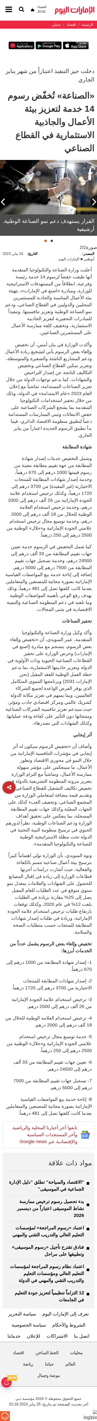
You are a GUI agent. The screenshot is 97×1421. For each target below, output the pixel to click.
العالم (70, 1364)
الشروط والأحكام (68, 1325)
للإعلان (33, 1336)
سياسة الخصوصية (29, 1325)
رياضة (28, 1364)
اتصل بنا (81, 1336)
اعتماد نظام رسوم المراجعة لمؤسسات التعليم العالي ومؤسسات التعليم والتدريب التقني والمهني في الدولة (47, 1273)
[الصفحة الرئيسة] (74, 8)
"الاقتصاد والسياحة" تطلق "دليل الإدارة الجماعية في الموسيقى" (46, 1186)
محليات (76, 1353)
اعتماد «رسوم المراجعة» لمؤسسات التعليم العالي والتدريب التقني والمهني (48, 1231)
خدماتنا (14, 1336)
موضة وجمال (48, 1375)
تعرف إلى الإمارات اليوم (65, 1314)
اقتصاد (18, 1353)
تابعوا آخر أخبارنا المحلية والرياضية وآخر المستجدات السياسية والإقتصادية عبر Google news (44, 1134)
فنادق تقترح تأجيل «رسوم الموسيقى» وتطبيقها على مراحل (48, 1251)
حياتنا (49, 1364)
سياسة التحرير (22, 1314)
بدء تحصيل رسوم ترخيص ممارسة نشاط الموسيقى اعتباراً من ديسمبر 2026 (50, 1208)
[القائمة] (21, 9)
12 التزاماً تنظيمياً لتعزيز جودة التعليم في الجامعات (49, 1296)
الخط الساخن (47, 1353)
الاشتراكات (57, 1336)
